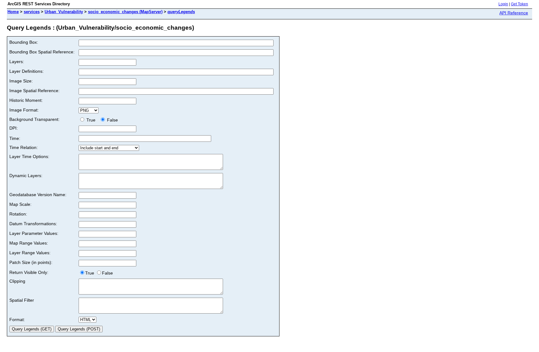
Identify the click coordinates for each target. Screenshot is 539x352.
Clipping (17, 281)
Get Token (519, 4)
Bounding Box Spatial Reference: (42, 51)
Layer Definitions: (26, 71)
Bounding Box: (23, 42)
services (32, 11)
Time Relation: (23, 147)
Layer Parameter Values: (33, 233)
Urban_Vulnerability (64, 11)
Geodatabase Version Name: (37, 194)
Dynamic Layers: (25, 175)
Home (13, 11)
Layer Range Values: (30, 252)
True (91, 119)
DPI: (13, 128)
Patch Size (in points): (30, 262)
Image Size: (21, 80)
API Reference (513, 12)
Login (503, 4)
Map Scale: (20, 204)
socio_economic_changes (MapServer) (125, 11)
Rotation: (18, 213)
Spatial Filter (21, 300)
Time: (14, 138)
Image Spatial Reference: (34, 90)
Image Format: (24, 109)
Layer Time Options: (29, 156)
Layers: (16, 61)
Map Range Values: (28, 242)
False (112, 119)
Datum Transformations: (33, 223)
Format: (17, 319)
